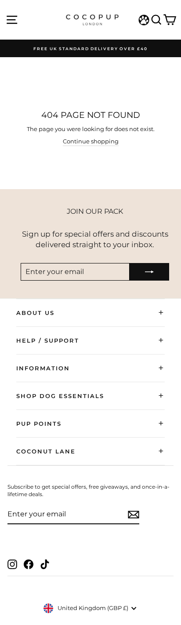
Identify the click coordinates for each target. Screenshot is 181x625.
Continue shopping (91, 141)
